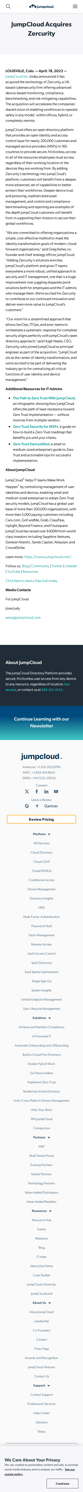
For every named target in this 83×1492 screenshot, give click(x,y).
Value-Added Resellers (41, 1201)
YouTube (13, 571)
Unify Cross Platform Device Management (41, 1100)
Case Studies (41, 1275)
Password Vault (41, 926)
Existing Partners (41, 1165)
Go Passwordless (41, 1073)
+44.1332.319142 (44, 778)
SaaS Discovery (41, 962)
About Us (39, 1302)
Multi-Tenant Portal (41, 1155)
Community (40, 565)
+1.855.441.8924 (43, 772)
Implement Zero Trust (41, 1082)
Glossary (41, 1422)
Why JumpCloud (41, 1119)
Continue (62, 1483)
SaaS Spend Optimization (41, 972)
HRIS (41, 907)
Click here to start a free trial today (31, 580)
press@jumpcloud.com (23, 617)
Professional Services (41, 1403)
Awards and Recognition (41, 1358)
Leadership (41, 1321)
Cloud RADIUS (41, 870)
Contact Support (41, 1394)
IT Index (41, 1256)
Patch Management (41, 935)
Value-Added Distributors (42, 1192)
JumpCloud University (41, 1284)
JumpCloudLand (41, 1293)
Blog (25, 565)
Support (39, 1385)
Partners (39, 1137)
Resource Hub (41, 1220)
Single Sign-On (41, 981)
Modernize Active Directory (41, 1091)
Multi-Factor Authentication (41, 916)
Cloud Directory (41, 852)
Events (41, 1229)
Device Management (41, 889)
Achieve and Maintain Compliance (41, 1027)
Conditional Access (42, 880)
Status (42, 1431)
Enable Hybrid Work (41, 1063)
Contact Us (41, 1376)
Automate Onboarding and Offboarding (41, 1045)
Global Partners (41, 1174)
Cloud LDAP (41, 861)
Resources (30, 571)
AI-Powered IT (41, 1036)
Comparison (41, 1128)
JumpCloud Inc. (17, 76)
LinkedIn (71, 565)
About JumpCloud (41, 1312)
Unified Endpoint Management (41, 999)
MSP (41, 1146)
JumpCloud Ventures (41, 1367)
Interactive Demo (41, 1266)
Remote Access (41, 944)
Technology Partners (41, 1183)
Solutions (39, 1017)
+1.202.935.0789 (48, 767)
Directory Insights (41, 898)
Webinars (41, 1238)
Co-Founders (41, 1330)
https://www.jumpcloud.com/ (47, 556)
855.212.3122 (52, 689)
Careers (41, 1339)
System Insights (41, 990)
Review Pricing (41, 819)
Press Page (41, 1348)
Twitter (57, 565)
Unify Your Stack (41, 1109)
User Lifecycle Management (41, 1008)
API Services (41, 843)
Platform (39, 834)
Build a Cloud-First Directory (42, 1054)
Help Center (41, 1413)
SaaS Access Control (42, 953)
